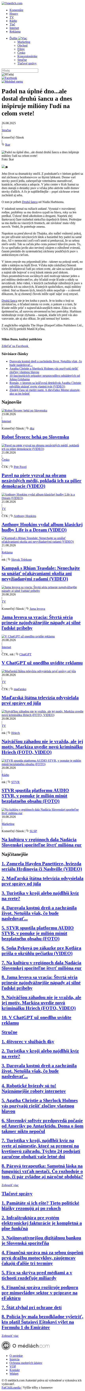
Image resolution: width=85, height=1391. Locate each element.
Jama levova (37, 608)
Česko (21, 52)
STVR (15, 782)
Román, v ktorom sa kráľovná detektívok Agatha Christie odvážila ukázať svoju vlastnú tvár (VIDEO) (45, 384)
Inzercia (14, 1359)
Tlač (12, 24)
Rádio (13, 20)
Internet (14, 28)
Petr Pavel (20, 467)
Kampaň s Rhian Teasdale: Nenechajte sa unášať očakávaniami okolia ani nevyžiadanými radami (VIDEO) (41, 573)
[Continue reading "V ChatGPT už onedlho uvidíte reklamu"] (28, 636)
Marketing (23, 42)
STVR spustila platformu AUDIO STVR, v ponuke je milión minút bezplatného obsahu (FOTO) (35, 796)
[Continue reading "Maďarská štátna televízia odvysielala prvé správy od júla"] (39, 671)
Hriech (15, 733)
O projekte (16, 1355)
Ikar (7, 144)
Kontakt (14, 1370)
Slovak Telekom (21, 559)
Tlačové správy (27, 63)
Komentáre (16, 10)
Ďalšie (13, 38)
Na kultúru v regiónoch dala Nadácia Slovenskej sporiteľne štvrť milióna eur (42, 842)
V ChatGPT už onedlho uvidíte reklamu (42, 662)
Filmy (21, 49)
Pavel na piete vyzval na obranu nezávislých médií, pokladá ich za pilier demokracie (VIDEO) (41, 481)
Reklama (15, 31)
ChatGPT (25, 654)
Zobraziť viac (10, 1185)
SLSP (33, 831)
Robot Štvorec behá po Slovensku (35, 436)
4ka (32, 428)
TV (11, 17)
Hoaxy (13, 13)
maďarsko (20, 689)
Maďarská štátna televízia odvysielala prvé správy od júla (40, 700)
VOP (12, 1366)
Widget (13, 1373)
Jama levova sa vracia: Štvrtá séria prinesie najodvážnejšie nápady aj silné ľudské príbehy (41, 623)
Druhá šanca (30, 202)
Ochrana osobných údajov (25, 1363)
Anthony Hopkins (25, 516)
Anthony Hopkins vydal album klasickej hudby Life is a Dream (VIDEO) (42, 527)
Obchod (22, 45)
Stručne (22, 59)
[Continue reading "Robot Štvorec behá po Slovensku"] (24, 410)
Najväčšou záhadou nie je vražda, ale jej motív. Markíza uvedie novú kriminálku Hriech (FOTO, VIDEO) (42, 747)
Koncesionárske (27, 56)
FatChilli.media (11, 1387)
